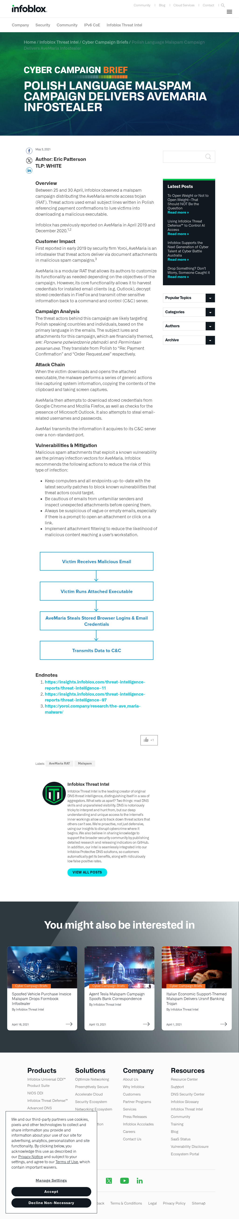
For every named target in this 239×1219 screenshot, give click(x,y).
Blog (162, 5)
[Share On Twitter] (29, 162)
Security (42, 25)
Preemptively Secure (91, 1087)
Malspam (85, 763)
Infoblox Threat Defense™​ (47, 1101)
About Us (130, 1079)
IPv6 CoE (92, 25)
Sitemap (198, 1203)
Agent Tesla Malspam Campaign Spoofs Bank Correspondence (117, 996)
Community (142, 5)
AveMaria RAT (59, 763)
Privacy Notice (30, 1157)
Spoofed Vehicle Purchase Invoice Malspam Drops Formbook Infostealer (41, 999)
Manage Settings (51, 1180)
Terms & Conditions (126, 1203)
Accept (51, 1191)
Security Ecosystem (91, 1102)
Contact (208, 5)
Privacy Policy (174, 1203)
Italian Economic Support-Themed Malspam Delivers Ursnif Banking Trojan (196, 999)
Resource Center (184, 1079)
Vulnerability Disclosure (189, 1147)
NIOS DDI (35, 1093)
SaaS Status (180, 1139)
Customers (132, 1094)
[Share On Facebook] (29, 152)
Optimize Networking (92, 1079)
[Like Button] (146, 740)
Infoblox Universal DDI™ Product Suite (46, 1082)
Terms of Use (67, 1162)
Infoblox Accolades (138, 1124)
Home (30, 42)
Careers (129, 1132)
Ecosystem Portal (185, 1154)
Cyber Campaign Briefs (105, 42)
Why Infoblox (133, 1087)
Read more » (178, 212)
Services (129, 1109)
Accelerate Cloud (89, 1094)
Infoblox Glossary (185, 1102)
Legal (152, 1203)
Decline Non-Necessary (51, 1203)
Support (177, 1087)
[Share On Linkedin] (29, 172)
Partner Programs (137, 1102)
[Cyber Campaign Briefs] (42, 949)
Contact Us (132, 1139)
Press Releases (135, 1117)
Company (20, 25)
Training (177, 1124)
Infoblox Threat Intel (124, 25)
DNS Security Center (187, 1094)
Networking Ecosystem (93, 1109)
